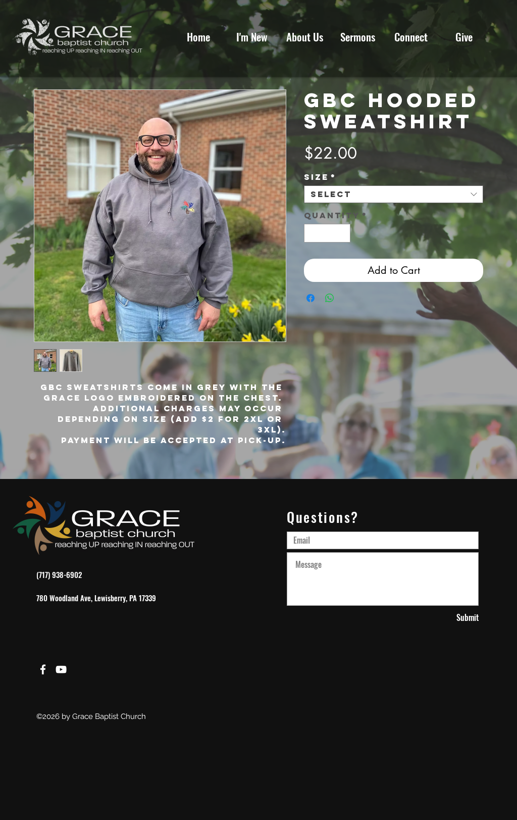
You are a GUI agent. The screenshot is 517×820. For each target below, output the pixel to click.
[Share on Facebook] (310, 298)
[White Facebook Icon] (42, 669)
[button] (410, 36)
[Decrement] (311, 233)
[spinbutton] (327, 233)
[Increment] (342, 233)
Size (320, 177)
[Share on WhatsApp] (330, 298)
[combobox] (393, 194)
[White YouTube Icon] (61, 669)
